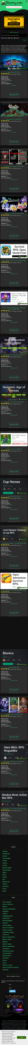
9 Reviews (14, 85)
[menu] (26, 1)
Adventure (9, 459)
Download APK (14, 94)
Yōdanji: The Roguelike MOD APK (14, 213)
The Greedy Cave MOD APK (14, 119)
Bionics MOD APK (14, 667)
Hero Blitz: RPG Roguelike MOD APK (14, 761)
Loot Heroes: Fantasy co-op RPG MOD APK (14, 543)
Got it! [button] (21, 1037)
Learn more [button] (13, 1042)
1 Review (14, 132)
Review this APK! (14, 179)
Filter (25, 40)
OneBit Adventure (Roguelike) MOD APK (14, 355)
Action (8, 82)
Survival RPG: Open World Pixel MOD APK (14, 260)
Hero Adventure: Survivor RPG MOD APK (14, 590)
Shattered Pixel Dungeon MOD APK (14, 166)
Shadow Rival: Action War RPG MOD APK (14, 808)
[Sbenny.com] (11, 2)
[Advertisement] (14, 634)
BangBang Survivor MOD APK (14, 714)
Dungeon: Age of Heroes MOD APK (14, 402)
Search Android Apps (14, 32)
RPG (7, 129)
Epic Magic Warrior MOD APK (14, 449)
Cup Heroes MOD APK (14, 496)
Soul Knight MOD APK (14, 72)
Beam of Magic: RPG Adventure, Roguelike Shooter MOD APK (14, 308)
